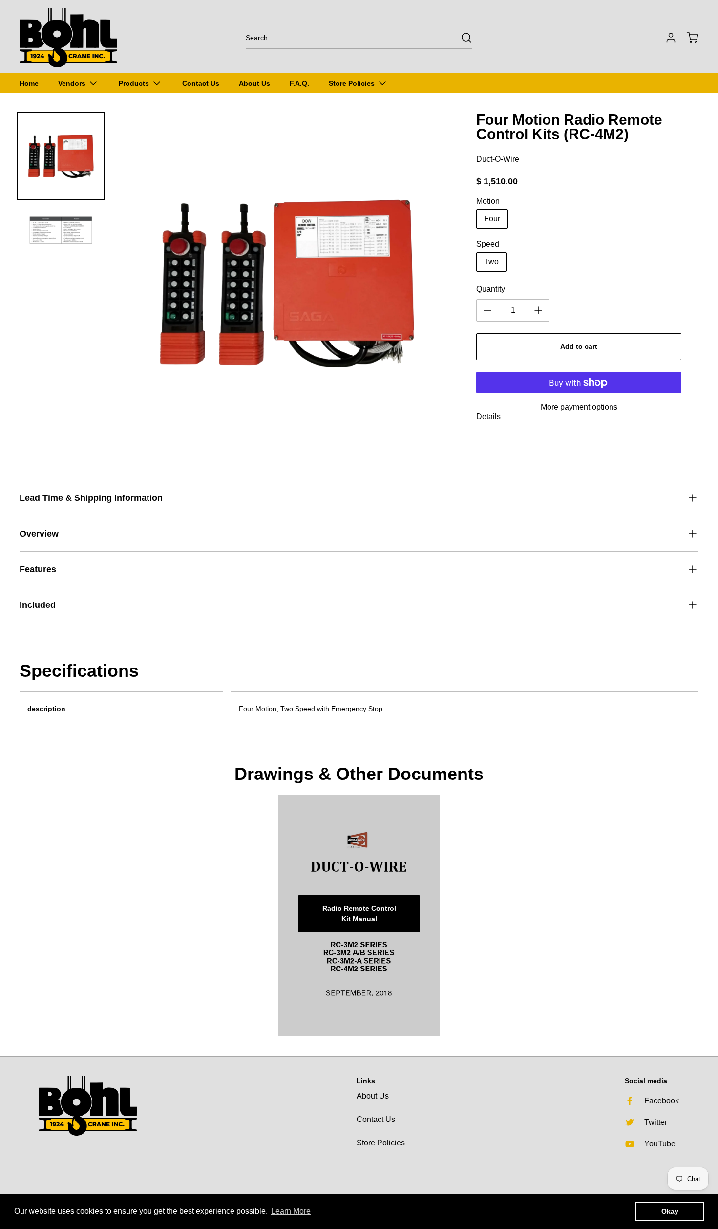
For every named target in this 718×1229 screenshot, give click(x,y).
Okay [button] (669, 1211)
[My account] (666, 37)
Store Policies (381, 1143)
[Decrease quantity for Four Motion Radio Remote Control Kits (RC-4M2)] (487, 310)
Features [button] (38, 569)
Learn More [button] (291, 1211)
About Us (373, 1096)
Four (492, 219)
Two (491, 262)
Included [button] (38, 605)
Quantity (490, 289)
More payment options (579, 407)
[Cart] (687, 37)
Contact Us (376, 1119)
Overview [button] (39, 534)
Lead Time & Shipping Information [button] (91, 498)
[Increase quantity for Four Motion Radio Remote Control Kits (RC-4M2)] (538, 310)
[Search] (461, 37)
